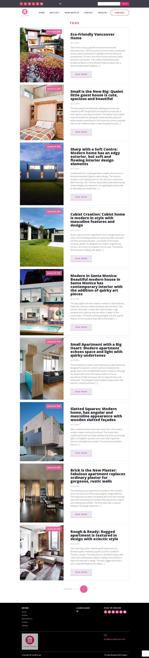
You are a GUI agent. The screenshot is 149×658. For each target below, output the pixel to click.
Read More (81, 74)
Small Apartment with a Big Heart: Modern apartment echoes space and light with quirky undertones (96, 350)
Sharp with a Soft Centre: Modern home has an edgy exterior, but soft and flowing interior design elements (95, 156)
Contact (88, 12)
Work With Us (72, 12)
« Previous (67, 589)
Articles (54, 12)
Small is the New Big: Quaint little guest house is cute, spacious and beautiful (96, 95)
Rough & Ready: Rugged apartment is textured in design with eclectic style (94, 535)
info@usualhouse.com (114, 639)
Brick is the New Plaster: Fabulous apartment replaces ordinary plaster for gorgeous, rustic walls (97, 475)
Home (42, 12)
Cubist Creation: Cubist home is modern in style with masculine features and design (97, 219)
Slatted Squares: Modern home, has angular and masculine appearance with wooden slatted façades (96, 414)
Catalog (102, 12)
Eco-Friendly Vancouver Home (92, 36)
